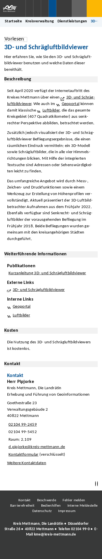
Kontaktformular (23, 455)
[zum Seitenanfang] (97, 484)
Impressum (66, 511)
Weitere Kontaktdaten (26, 463)
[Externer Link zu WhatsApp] (76, 550)
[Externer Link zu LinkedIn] (50, 550)
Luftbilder (51, 110)
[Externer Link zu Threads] (37, 550)
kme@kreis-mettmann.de (55, 534)
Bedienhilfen (51, 505)
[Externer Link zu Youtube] (63, 550)
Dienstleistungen (72, 21)
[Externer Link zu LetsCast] (88, 550)
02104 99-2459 (22, 425)
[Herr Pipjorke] (51, 424)
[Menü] (94, 8)
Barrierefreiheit (22, 505)
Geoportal (71, 104)
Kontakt (24, 500)
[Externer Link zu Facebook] (12, 550)
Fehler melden (74, 500)
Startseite (13, 21)
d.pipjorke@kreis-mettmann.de (36, 447)
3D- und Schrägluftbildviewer (39, 290)
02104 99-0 (80, 529)
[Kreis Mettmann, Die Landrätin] (51, 529)
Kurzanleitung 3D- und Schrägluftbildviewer (47, 273)
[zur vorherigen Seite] (95, 484)
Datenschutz (42, 511)
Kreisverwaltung (40, 21)
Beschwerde (46, 500)
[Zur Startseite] (13, 8)
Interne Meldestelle (82, 505)
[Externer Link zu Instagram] (25, 550)
